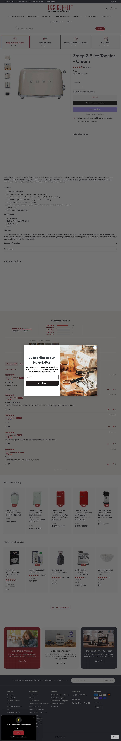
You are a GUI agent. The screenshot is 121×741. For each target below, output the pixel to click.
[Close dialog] (95, 347)
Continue (42, 383)
